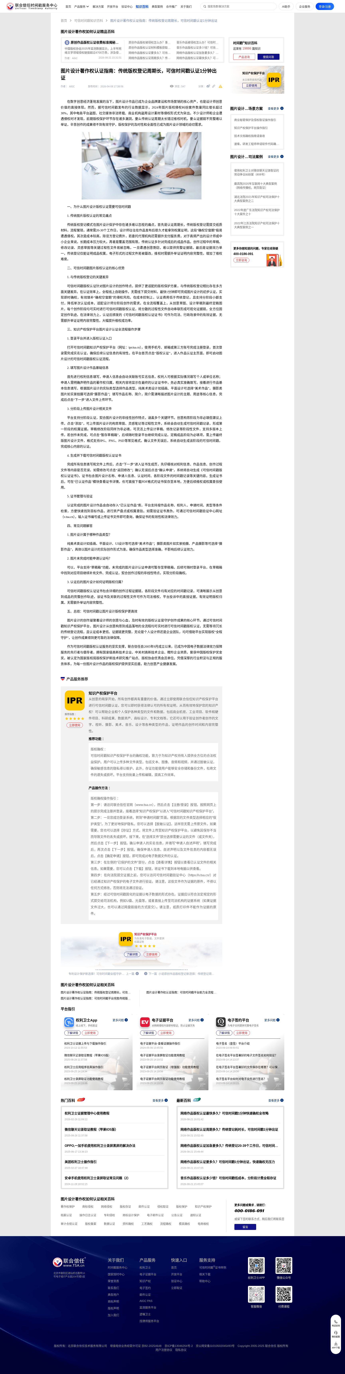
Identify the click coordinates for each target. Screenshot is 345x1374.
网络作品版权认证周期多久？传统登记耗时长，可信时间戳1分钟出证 (150, 58)
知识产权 (145, 1281)
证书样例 (212, 1267)
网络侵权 (106, 1206)
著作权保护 (68, 1206)
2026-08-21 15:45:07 (191, 1184)
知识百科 (142, 6)
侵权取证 (163, 1206)
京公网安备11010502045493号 (215, 1345)
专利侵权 (109, 1215)
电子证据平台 (148, 1274)
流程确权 (165, 1223)
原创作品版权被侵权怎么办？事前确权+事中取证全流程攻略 (150, 42)
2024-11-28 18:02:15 (76, 1184)
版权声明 (113, 1308)
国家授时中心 (116, 1274)
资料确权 (128, 1223)
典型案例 (157, 6)
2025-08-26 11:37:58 (76, 1135)
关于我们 (186, 6)
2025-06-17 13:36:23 (76, 1151)
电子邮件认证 (155, 1215)
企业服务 (304, 6)
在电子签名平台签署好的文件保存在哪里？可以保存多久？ (248, 1067)
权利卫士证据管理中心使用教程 (87, 1113)
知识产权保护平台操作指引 (251, 127)
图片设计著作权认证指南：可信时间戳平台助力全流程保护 (182, 992)
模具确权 (184, 1223)
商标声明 (113, 1301)
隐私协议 (180, 1349)
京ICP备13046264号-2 (179, 1345)
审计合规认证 (69, 1223)
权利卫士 (145, 1267)
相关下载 (204, 1274)
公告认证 (176, 1215)
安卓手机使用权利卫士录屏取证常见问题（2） (97, 1178)
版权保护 (181, 1206)
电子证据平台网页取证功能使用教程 (162, 1078)
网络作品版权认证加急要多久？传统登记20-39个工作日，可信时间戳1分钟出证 (198, 52)
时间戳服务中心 (117, 1267)
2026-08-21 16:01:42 (191, 1119)
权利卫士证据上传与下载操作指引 (85, 1043)
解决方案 (98, 6)
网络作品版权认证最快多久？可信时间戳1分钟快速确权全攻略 (198, 58)
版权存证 (125, 1206)
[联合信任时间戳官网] (32, 6)
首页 (68, 6)
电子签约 (145, 1287)
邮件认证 (144, 1206)
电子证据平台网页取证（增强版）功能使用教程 (169, 1067)
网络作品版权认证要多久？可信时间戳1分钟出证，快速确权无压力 (150, 52)
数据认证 (109, 1223)
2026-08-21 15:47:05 (191, 1168)
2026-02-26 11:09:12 (76, 1119)
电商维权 (203, 1223)
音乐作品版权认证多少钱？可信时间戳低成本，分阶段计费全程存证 (198, 47)
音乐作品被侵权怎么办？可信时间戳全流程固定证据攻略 (198, 42)
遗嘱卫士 (145, 1314)
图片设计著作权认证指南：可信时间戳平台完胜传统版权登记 (97, 998)
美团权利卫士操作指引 (81, 1162)
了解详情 (132, 954)
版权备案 (90, 1223)
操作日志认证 (87, 1215)
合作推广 (171, 6)
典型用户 (113, 1294)
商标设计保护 (131, 1215)
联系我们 (113, 1287)
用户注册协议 (164, 1349)
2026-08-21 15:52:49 (191, 1135)
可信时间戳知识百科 (88, 20)
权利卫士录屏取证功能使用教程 (83, 1078)
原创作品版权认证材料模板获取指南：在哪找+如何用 (150, 47)
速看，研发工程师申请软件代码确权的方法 (257, 143)
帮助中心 (204, 1281)
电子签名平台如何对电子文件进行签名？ (241, 1078)
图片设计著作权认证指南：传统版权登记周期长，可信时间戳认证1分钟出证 (163, 20)
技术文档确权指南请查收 (249, 135)
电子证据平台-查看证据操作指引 (160, 1043)
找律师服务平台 (149, 1321)
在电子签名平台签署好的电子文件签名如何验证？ (247, 1055)
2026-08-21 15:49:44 (191, 1151)
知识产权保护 (203, 1206)
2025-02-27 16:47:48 (76, 1168)
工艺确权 (147, 1223)
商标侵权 (87, 1206)
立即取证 (176, 1287)
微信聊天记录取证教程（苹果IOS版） (87, 1055)
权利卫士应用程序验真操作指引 (83, 1067)
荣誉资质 (113, 1281)
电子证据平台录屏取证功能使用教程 (162, 1055)
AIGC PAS (146, 1300)
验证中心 (127, 6)
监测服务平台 (148, 1307)
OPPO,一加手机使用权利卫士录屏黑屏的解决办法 (100, 1145)
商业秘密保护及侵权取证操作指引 (255, 119)
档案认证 (66, 1215)
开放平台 (112, 6)
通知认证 (195, 1215)
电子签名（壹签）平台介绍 (233, 1043)
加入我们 (113, 1315)
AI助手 (286, 6)
